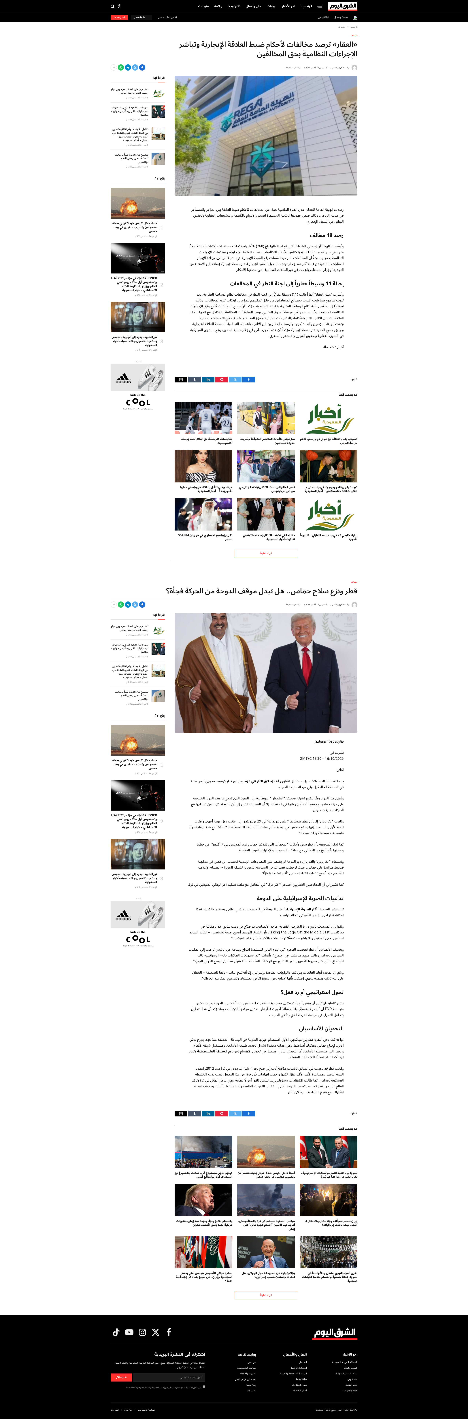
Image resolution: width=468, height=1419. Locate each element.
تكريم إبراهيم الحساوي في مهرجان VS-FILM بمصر (205, 537)
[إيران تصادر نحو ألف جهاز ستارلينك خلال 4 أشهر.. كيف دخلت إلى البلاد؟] (328, 1200)
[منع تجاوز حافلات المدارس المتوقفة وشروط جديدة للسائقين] (266, 418)
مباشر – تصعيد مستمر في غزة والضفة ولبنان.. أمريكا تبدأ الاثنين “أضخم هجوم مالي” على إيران (266, 1225)
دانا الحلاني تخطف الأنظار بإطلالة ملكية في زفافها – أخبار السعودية (269, 537)
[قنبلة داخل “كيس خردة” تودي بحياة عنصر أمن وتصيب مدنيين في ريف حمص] (138, 203)
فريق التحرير (336, 67)
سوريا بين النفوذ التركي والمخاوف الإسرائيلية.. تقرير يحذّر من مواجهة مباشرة (129, 111)
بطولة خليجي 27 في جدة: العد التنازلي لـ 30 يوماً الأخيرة (328, 537)
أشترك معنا (119, 17)
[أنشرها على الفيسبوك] (142, 67)
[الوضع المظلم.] (119, 6)
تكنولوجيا (234, 6)
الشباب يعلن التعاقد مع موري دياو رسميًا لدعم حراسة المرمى (328, 441)
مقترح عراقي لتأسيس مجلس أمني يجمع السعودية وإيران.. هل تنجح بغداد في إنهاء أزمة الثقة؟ (204, 1277)
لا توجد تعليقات (291, 67)
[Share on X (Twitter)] (135, 67)
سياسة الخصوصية (144, 1387)
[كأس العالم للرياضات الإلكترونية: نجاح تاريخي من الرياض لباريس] (266, 466)
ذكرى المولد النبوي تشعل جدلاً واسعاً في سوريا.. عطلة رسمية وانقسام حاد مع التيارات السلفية (329, 1277)
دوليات (271, 6)
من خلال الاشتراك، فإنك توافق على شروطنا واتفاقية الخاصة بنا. (164, 1387)
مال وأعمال (253, 6)
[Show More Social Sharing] (114, 67)
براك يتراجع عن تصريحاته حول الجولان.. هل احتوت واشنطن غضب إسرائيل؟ (268, 1275)
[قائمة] (319, 6)
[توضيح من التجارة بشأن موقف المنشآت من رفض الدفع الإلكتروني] (158, 159)
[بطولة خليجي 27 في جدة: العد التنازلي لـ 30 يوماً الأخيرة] (328, 514)
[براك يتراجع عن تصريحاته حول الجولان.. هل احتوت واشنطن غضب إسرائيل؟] (266, 1252)
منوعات (203, 6)
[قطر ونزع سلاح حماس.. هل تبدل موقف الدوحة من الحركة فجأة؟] (266, 673)
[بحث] (113, 6)
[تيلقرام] (128, 67)
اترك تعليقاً (266, 553)
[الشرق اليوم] (342, 6)
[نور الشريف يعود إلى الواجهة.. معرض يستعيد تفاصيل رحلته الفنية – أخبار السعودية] (138, 317)
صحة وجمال (341, 17)
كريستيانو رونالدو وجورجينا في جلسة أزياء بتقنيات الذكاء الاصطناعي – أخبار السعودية (331, 489)
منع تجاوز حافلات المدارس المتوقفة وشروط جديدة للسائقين (267, 441)
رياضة (218, 6)
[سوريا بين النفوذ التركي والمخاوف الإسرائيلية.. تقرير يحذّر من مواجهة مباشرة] (158, 111)
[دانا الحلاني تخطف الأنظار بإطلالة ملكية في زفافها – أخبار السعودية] (266, 514)
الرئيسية (306, 6)
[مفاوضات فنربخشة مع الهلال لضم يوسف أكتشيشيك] (203, 418)
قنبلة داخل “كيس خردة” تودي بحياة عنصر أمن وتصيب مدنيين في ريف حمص (134, 227)
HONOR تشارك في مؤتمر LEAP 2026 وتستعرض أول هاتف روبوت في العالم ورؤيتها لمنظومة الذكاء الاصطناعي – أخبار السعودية (134, 284)
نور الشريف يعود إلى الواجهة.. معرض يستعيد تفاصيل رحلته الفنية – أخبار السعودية (134, 341)
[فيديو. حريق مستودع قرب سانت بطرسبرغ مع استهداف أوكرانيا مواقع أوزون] (203, 1152)
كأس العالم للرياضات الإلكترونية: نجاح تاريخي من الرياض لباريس (267, 489)
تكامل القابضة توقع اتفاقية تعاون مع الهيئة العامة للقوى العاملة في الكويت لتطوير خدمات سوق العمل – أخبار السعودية (130, 135)
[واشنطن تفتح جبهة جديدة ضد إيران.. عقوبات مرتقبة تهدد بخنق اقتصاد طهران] (203, 1200)
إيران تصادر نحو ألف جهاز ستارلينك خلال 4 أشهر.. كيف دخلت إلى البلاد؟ (331, 1223)
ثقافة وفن (323, 17)
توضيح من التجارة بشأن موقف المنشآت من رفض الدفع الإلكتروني (131, 158)
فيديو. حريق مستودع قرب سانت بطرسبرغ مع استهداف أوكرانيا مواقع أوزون (203, 1175)
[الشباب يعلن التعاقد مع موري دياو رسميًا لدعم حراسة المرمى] (328, 418)
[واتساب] (121, 67)
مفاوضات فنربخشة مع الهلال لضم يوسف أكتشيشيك (206, 441)
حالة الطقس (140, 17)
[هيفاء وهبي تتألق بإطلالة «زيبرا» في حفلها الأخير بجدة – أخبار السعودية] (203, 466)
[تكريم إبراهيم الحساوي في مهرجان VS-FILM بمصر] (203, 514)
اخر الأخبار (288, 6)
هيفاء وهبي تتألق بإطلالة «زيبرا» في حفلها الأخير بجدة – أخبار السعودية (206, 489)
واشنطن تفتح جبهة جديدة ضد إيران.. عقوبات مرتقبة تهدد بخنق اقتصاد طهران (204, 1223)
